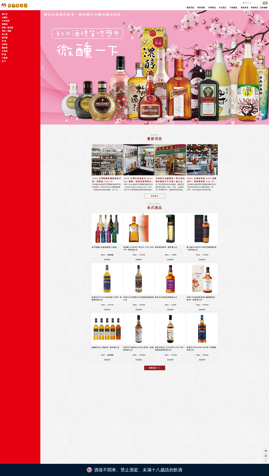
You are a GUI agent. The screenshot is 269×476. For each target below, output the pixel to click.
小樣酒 (4, 58)
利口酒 (4, 34)
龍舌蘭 (4, 38)
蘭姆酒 (4, 48)
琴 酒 (4, 41)
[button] (151, 122)
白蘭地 (4, 17)
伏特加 (4, 44)
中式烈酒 (5, 21)
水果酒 (4, 51)
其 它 (4, 61)
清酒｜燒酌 (6, 31)
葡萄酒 (4, 24)
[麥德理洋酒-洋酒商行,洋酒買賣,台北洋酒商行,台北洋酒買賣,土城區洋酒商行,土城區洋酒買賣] (14, 5)
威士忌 (4, 14)
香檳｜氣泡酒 (7, 27)
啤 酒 (4, 54)
